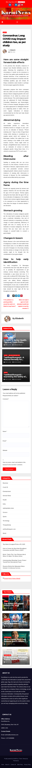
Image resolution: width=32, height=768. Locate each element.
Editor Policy (20, 764)
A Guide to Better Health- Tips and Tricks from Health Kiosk (15, 342)
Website (5, 450)
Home (2, 764)
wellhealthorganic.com (14, 355)
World (4, 533)
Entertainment (7, 491)
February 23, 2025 (10, 626)
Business (5, 483)
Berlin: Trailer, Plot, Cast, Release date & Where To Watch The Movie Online (15, 641)
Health (4, 32)
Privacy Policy (27, 764)
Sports (4, 516)
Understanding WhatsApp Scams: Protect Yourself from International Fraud (16, 659)
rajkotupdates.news (8, 508)
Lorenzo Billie (18, 344)
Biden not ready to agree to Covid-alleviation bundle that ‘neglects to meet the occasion (23, 304)
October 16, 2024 (10, 644)
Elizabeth (12, 50)
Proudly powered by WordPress (11, 758)
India (4, 504)
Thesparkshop (7, 525)
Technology (6, 520)
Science (5, 512)
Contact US (13, 764)
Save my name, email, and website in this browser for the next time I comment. (14, 463)
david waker (17, 362)
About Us (7, 764)
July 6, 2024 (8, 662)
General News (7, 495)
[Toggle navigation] (17, 22)
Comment (6, 399)
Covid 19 (5, 487)
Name (5, 431)
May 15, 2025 (8, 608)
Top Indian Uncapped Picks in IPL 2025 (14, 544)
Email (5, 441)
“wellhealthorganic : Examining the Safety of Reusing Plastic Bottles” (15, 377)
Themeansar (16, 760)
